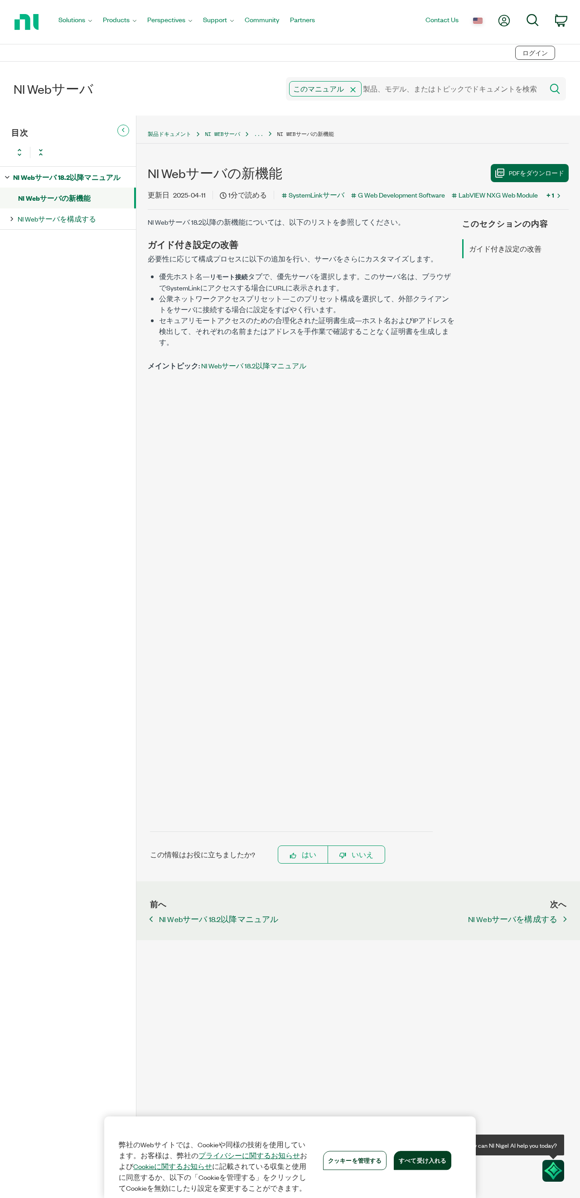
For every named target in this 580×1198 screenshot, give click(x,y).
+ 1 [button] (550, 194)
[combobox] (414, 89)
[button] (353, 89)
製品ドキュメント (169, 134)
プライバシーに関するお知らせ (249, 1155)
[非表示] (123, 130)
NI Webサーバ (222, 134)
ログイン (535, 52)
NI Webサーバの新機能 (54, 198)
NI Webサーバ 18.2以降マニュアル (67, 177)
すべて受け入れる (422, 1159)
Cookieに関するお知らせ (172, 1166)
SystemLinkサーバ (316, 194)
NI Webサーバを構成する (57, 218)
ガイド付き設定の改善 (505, 248)
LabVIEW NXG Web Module (498, 194)
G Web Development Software (401, 194)
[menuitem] (75, 22)
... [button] (258, 134)
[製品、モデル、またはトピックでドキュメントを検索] (554, 89)
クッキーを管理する (355, 1159)
